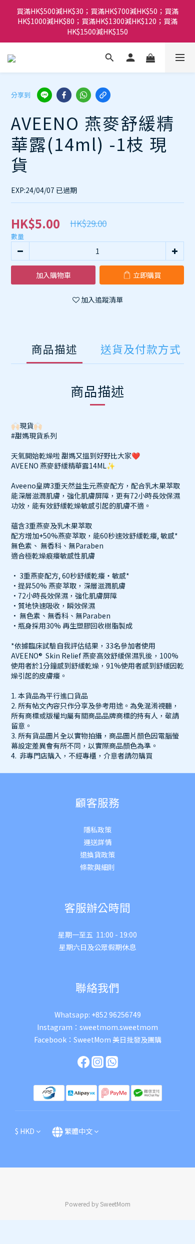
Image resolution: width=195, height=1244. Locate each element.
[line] (44, 95)
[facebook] (64, 95)
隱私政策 (98, 829)
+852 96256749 (116, 1015)
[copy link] (103, 95)
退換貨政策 (97, 855)
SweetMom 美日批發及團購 (118, 1039)
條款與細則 (97, 867)
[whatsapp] (83, 95)
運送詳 (94, 842)
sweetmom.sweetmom (119, 1027)
